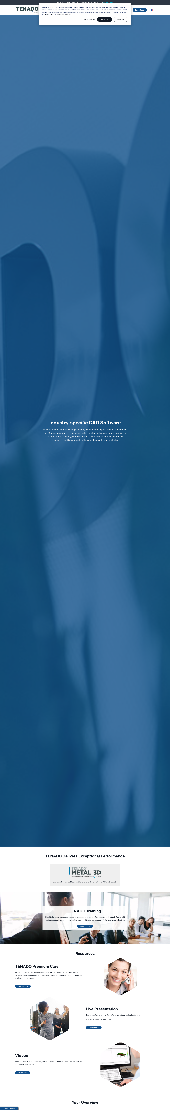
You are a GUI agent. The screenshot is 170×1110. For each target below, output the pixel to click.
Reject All (120, 19)
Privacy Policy (49, 14)
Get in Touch (140, 10)
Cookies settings (89, 19)
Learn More (108, 2)
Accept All (104, 19)
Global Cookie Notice (64, 14)
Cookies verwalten (9, 1108)
